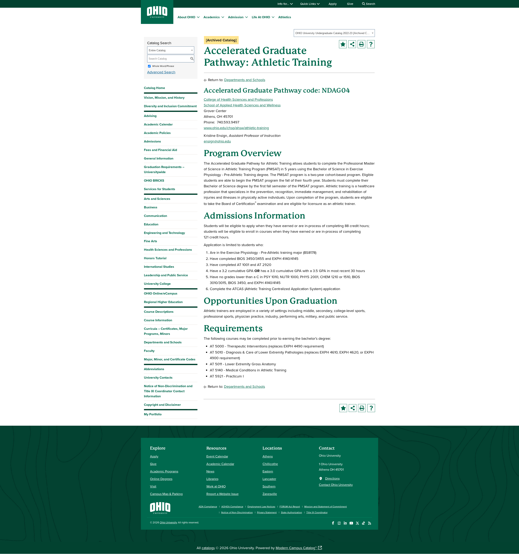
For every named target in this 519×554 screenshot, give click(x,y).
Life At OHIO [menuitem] (261, 17)
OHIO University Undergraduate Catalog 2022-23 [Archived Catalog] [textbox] (333, 33)
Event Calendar (217, 456)
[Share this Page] (352, 44)
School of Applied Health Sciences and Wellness (242, 105)
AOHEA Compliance (232, 506)
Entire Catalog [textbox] (157, 50)
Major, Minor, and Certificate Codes (169, 359)
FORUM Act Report (290, 506)
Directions (332, 478)
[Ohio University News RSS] (369, 523)
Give (350, 4)
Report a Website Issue (222, 494)
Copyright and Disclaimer (162, 404)
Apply (333, 4)
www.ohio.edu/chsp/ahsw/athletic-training (236, 127)
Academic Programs (164, 471)
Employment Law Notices (261, 506)
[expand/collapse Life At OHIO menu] (273, 17)
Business (150, 207)
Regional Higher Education (163, 302)
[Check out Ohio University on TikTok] (363, 523)
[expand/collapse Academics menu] (223, 17)
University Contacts (158, 377)
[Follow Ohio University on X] (357, 523)
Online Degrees (161, 479)
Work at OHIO (216, 486)
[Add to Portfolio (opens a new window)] (343, 44)
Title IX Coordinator (317, 512)
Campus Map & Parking (166, 494)
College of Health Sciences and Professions (238, 99)
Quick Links (308, 4)
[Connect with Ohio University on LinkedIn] (345, 523)
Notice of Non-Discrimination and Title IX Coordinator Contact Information (168, 391)
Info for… (284, 4)
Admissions (152, 141)
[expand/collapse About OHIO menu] (198, 17)
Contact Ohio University (336, 484)
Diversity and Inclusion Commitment (170, 106)
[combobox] (334, 33)
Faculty (149, 350)
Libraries (212, 479)
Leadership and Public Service (166, 275)
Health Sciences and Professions (168, 249)
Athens (268, 456)
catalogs (208, 547)
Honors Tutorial (155, 258)
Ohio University (168, 522)
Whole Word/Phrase (163, 66)
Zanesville (270, 494)
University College (157, 283)
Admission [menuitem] (235, 17)
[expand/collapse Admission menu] (246, 17)
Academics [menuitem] (212, 17)
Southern (269, 486)
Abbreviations (154, 369)
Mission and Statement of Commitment (325, 506)
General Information (158, 158)
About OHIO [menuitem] (186, 17)
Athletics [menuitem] (284, 17)
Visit (153, 486)
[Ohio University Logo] (157, 16)
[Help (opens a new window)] (371, 44)
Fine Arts (150, 241)
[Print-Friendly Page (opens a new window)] (361, 44)
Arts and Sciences (157, 198)
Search (370, 4)
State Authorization (291, 512)
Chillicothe (270, 464)
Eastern (268, 471)
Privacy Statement (267, 512)
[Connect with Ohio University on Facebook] (333, 523)
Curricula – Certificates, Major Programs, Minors (166, 331)
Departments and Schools (163, 342)
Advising (150, 116)
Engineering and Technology (164, 232)
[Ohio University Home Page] (160, 507)
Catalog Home (154, 88)
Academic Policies (157, 133)
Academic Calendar (158, 124)
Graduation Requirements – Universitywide (164, 169)
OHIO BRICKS (154, 180)
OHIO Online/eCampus (160, 293)
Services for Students (159, 189)
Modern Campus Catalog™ (296, 547)
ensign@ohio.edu (217, 141)
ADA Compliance (208, 506)
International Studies (159, 266)
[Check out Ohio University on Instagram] (339, 523)
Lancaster (269, 479)
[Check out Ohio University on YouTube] (351, 523)
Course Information (158, 320)
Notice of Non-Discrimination (237, 512)
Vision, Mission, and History (164, 97)
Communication (155, 215)
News (210, 471)
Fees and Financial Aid (160, 150)
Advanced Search (161, 72)
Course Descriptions (159, 311)
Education (151, 224)
